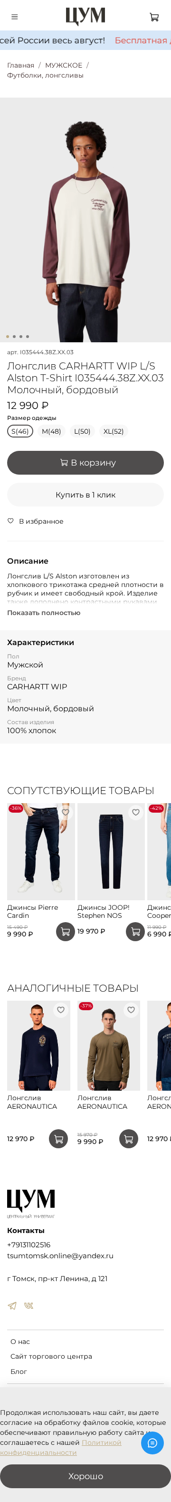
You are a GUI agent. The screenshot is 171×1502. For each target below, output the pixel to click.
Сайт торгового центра (51, 1356)
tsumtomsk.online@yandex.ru (60, 1255)
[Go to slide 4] (27, 336)
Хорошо (85, 1476)
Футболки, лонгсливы (45, 75)
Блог (18, 1371)
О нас (20, 1341)
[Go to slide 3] (20, 336)
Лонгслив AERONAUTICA (32, 1102)
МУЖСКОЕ (63, 65)
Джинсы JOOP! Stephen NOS (103, 911)
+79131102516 (28, 1244)
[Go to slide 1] (7, 336)
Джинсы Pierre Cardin (32, 911)
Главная (20, 65)
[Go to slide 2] (14, 336)
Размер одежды (32, 418)
